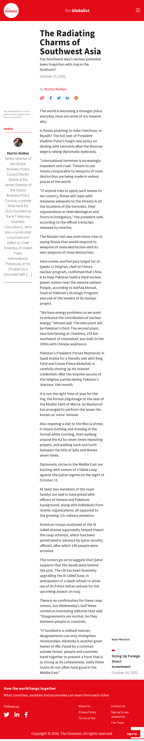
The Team (117, 722)
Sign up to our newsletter (120, 714)
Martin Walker (55, 89)
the (77, 10)
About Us (84, 706)
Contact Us (118, 706)
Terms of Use (87, 718)
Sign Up (132, 734)
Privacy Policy (87, 712)
